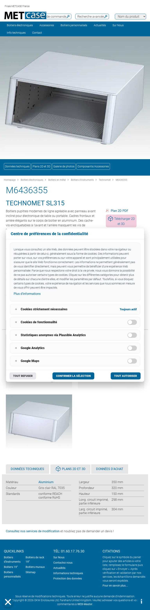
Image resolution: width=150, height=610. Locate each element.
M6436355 (121, 180)
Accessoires (46, 25)
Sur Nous (58, 557)
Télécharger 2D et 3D (124, 221)
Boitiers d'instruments (82, 180)
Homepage (10, 180)
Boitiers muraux (35, 566)
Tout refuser (23, 375)
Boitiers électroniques (20, 25)
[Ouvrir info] (141, 601)
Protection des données (67, 578)
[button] (8, 602)
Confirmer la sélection (73, 375)
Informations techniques (68, 573)
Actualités (100, 25)
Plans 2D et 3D (41, 166)
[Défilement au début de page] (129, 601)
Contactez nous (62, 562)
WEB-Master (84, 604)
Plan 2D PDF (119, 211)
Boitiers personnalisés (74, 25)
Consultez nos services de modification (33, 531)
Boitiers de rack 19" (35, 559)
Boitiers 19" (11, 566)
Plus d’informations (27, 294)
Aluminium (46, 482)
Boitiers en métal (57, 180)
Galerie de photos (63, 166)
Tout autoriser (125, 375)
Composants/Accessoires (93, 166)
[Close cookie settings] (8, 602)
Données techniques (17, 166)
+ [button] (16, 309)
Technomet (105, 180)
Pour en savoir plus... (115, 585)
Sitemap (31, 572)
